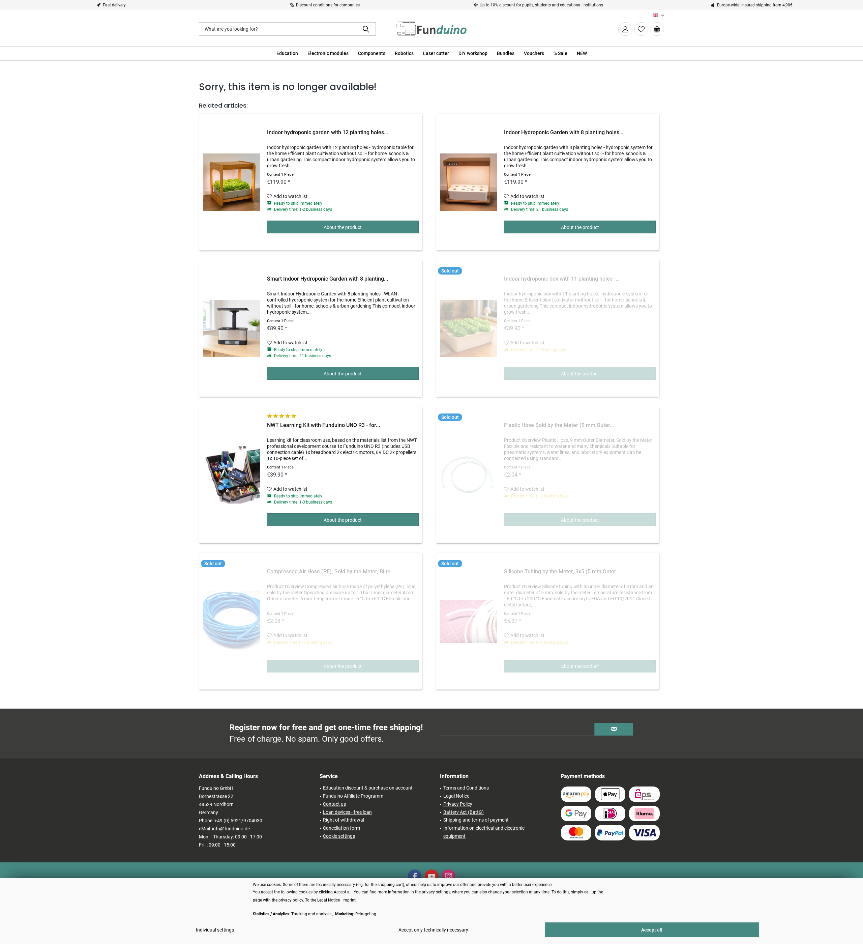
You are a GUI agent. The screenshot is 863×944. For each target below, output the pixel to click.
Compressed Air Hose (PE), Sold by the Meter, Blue (328, 571)
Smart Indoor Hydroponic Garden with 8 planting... (327, 279)
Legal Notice (456, 796)
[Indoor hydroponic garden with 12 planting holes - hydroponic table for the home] (231, 182)
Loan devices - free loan (347, 812)
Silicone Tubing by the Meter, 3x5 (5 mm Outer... (562, 571)
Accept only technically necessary (433, 930)
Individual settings (215, 930)
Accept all (651, 930)
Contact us (334, 804)
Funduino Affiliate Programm (353, 796)
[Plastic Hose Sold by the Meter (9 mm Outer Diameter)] (468, 474)
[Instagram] (448, 876)
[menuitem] (657, 29)
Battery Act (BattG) (463, 812)
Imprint (349, 900)
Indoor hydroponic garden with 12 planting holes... (327, 132)
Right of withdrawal (343, 820)
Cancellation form (341, 828)
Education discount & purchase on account (368, 788)
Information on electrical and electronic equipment (484, 832)
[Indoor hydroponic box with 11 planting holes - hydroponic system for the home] (468, 328)
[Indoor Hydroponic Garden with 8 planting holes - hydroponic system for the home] (468, 182)
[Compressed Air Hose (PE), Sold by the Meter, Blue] (231, 621)
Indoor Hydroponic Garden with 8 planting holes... (563, 132)
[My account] (625, 29)
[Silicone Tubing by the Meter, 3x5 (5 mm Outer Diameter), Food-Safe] (468, 621)
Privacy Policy (457, 804)
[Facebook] (414, 876)
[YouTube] (431, 876)
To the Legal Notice (323, 900)
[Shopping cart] (657, 29)
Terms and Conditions (466, 788)
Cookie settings (339, 836)
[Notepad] (641, 29)
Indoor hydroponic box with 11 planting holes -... (562, 279)
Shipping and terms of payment (476, 820)
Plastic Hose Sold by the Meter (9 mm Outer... (559, 425)
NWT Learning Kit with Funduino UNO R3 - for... (323, 425)
